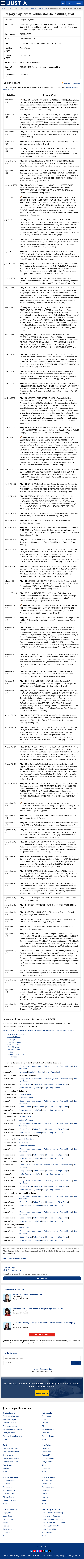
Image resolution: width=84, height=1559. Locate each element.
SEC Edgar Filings (61, 1084)
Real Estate (7, 1465)
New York (45, 1497)
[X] (49, 1551)
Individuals (47, 1413)
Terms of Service (46, 1556)
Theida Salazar (24, 1228)
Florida (44, 1494)
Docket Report (13, 1047)
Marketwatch (37, 1066)
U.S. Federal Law (10, 1477)
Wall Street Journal (51, 1066)
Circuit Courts (8, 1494)
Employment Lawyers (11, 1426)
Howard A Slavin (25, 1094)
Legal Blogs (7, 1516)
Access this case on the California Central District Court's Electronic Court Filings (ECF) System (39, 1030)
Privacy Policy (59, 1556)
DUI (43, 1426)
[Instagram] (40, 1551)
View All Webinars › (42, 1335)
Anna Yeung (23, 1142)
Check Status (12, 1057)
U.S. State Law (48, 1477)
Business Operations (11, 1452)
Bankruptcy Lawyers (11, 1416)
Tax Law (6, 1468)
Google (41, 1072)
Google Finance (26, 1084)
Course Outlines (48, 1458)
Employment (8, 1455)
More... (5, 1439)
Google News (25, 1066)
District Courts (8, 1497)
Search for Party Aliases (16, 1034)
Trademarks (7, 1529)
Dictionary (46, 1448)
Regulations (7, 1487)
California (45, 1490)
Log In (70, 3)
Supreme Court (9, 1490)
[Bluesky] (46, 1551)
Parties (10, 1052)
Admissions (46, 1452)
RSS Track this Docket (72, 83)
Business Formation (10, 1448)
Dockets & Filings (9, 1500)
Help (37, 1556)
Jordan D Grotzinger (26, 1139)
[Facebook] (37, 1551)
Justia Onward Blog (49, 1529)
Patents (6, 1526)
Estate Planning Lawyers (12, 1429)
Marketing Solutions (51, 1509)
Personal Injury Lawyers (12, 1436)
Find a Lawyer (10, 1353)
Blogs (44, 1465)
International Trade (10, 1461)
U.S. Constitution (9, 1480)
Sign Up (78, 3)
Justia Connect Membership (52, 1512)
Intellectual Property (11, 1458)
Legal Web (32, 1072)
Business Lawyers (10, 1419)
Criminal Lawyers (9, 1423)
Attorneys (11, 1039)
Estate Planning (48, 1429)
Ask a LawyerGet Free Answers (12, 1269)
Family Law (46, 1433)
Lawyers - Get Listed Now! (42, 1369)
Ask (58, 1072)
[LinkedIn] (31, 1551)
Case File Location (14, 1042)
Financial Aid (46, 1455)
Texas (44, 1500)
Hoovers (49, 1084)
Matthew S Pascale (26, 1098)
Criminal (45, 1419)
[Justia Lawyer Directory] (52, 1551)
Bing (47, 1072)
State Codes (46, 1484)
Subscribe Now (42, 1393)
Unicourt (23, 1072)
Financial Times (66, 1066)
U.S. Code (6, 1484)
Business (7, 1445)
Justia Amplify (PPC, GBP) (51, 1526)
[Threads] (43, 1551)
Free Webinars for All (13, 1289)
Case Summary (13, 1044)
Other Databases (10, 1509)
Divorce (45, 1423)
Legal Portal (20, 1556)
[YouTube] (34, 1551)
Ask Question (42, 1278)
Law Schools (47, 1445)
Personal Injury (48, 1436)
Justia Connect (9, 1556)
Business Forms (9, 1519)
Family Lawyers (9, 1433)
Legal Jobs (7, 1512)
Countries (7, 1532)
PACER (25, 1026)
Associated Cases (14, 1037)
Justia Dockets (25, 1088)
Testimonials (47, 1532)
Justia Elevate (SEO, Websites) (53, 1522)
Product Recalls (9, 1522)
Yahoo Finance (39, 1084)
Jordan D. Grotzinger (27, 1146)
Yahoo (53, 1072)
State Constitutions (49, 1480)
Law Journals (47, 1461)
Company (30, 1556)
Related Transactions (15, 1054)
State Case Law (48, 1487)
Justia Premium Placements (52, 1519)
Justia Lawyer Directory (51, 1516)
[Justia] (17, 3)
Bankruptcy (46, 1416)
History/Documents (15, 1049)
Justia (45, 1546)
